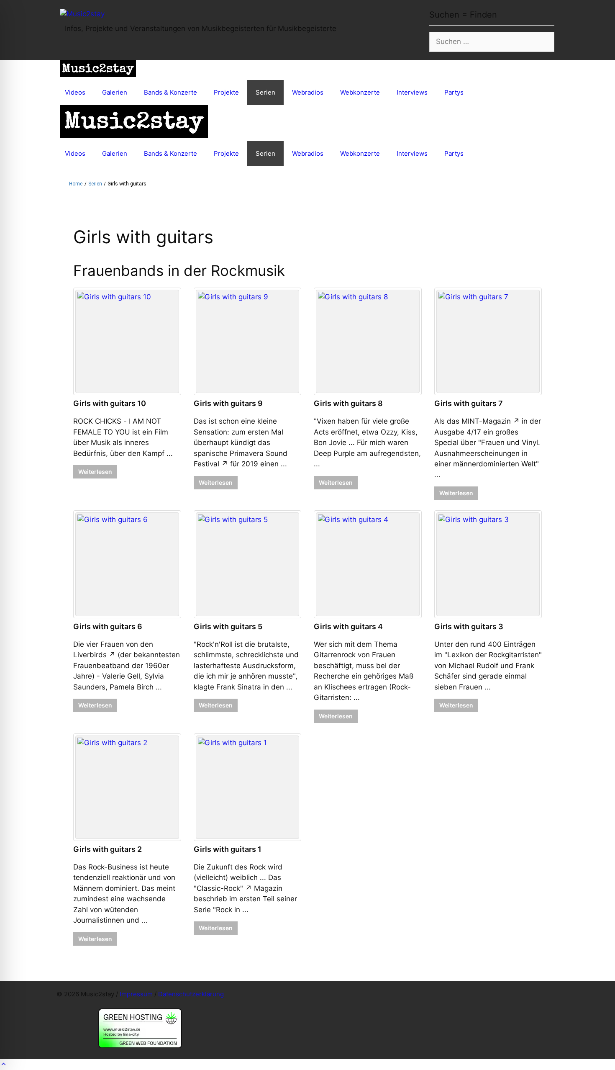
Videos (75, 92)
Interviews (412, 92)
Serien (265, 92)
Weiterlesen (95, 471)
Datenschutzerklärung (191, 994)
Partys (454, 92)
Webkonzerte (360, 92)
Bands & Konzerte (170, 92)
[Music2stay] (98, 70)
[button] (3, 1064)
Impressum (136, 994)
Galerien (114, 92)
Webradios (307, 92)
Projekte (226, 92)
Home (75, 184)
